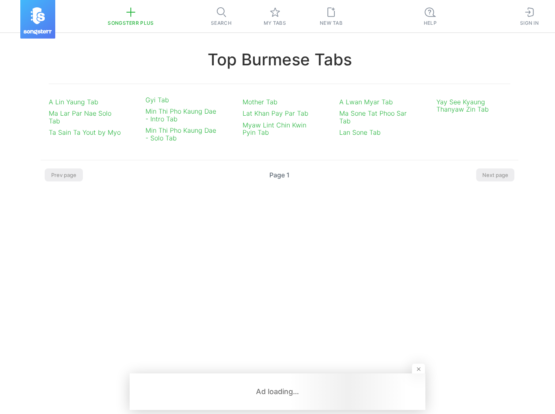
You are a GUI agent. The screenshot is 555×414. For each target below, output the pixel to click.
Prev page (63, 175)
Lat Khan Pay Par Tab (275, 113)
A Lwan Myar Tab (366, 102)
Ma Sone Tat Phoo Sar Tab (373, 117)
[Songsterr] (37, 19)
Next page (495, 175)
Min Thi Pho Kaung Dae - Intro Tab (180, 115)
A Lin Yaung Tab (73, 102)
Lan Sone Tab (360, 132)
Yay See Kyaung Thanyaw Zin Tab (462, 105)
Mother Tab (260, 102)
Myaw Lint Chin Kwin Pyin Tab (274, 128)
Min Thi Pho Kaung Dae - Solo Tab (180, 134)
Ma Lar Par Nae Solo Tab (80, 117)
